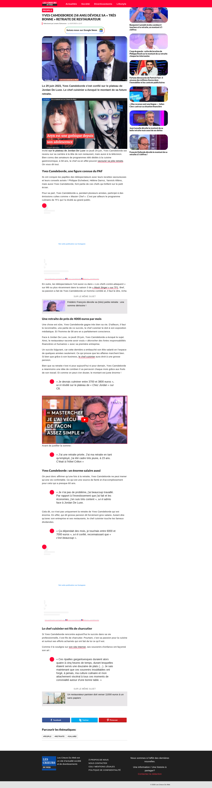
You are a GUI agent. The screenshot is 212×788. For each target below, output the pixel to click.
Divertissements (103, 4)
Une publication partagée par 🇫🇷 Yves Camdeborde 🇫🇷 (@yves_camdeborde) (72, 278)
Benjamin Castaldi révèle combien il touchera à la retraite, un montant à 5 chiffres (146, 27)
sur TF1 (105, 287)
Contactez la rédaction (150, 774)
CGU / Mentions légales (102, 767)
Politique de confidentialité (105, 770)
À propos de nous (99, 760)
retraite (60, 736)
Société (85, 4)
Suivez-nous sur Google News (82, 30)
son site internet (77, 647)
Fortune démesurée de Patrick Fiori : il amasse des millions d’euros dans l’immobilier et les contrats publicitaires (147, 80)
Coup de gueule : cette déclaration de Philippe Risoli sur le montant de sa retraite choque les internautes (148, 53)
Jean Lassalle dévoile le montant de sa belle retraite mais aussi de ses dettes (146, 129)
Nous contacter (98, 763)
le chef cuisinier (87, 356)
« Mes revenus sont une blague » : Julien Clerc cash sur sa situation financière (147, 105)
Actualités (71, 4)
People (47, 10)
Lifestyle (121, 4)
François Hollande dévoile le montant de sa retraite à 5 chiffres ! (148, 153)
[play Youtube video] (84, 420)
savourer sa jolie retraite (110, 161)
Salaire (73, 736)
